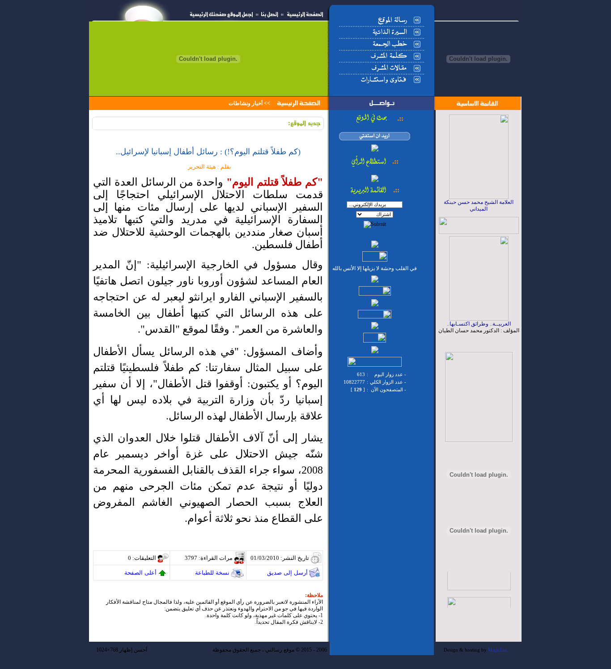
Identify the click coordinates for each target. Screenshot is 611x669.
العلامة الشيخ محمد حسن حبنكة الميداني (478, 205)
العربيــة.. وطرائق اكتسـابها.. (479, 324)
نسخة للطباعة (212, 572)
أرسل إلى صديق (287, 572)
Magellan (497, 650)
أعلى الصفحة (140, 572)
